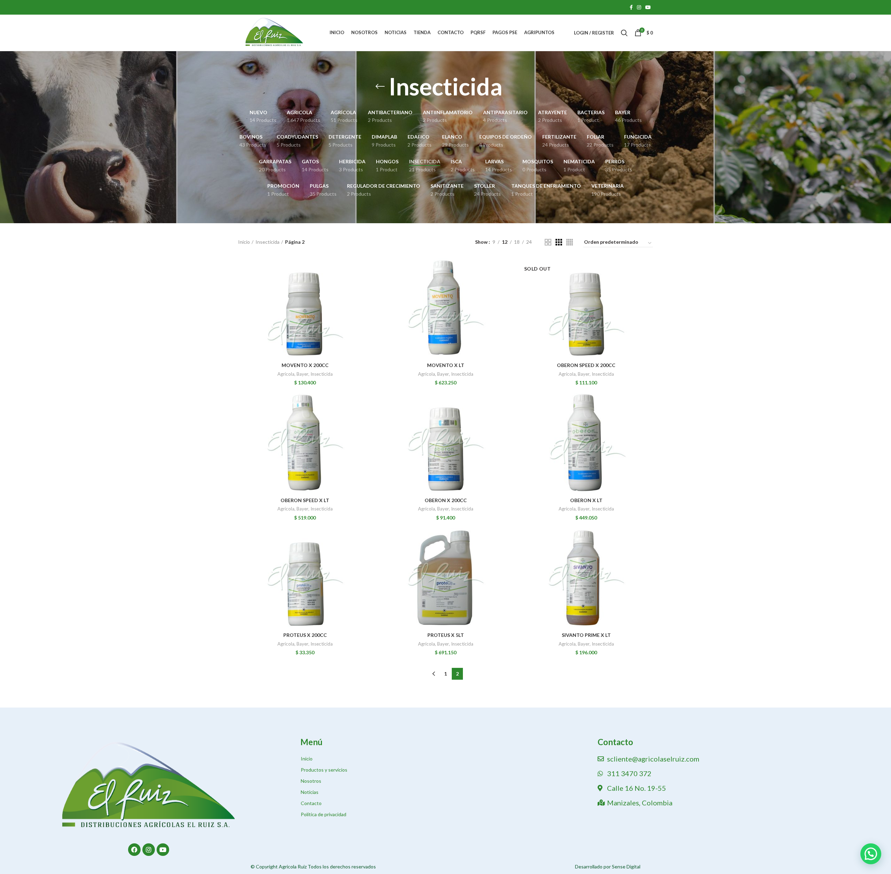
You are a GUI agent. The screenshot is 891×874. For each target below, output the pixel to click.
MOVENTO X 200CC (305, 365)
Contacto (311, 803)
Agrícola (285, 374)
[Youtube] (163, 849)
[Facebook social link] (631, 7)
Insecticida (267, 242)
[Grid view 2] (548, 242)
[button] (870, 853)
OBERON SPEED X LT (305, 500)
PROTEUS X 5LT (445, 635)
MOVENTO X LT (445, 365)
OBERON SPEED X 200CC (586, 365)
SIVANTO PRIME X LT (586, 635)
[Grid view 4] (569, 242)
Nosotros (311, 781)
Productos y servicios (324, 770)
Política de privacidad (323, 814)
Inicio (244, 242)
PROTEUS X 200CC (305, 635)
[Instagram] (148, 849)
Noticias (309, 792)
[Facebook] (134, 849)
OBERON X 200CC (446, 500)
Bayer (302, 374)
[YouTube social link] (648, 7)
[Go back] (380, 86)
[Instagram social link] (639, 7)
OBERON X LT (586, 500)
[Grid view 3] (558, 242)
